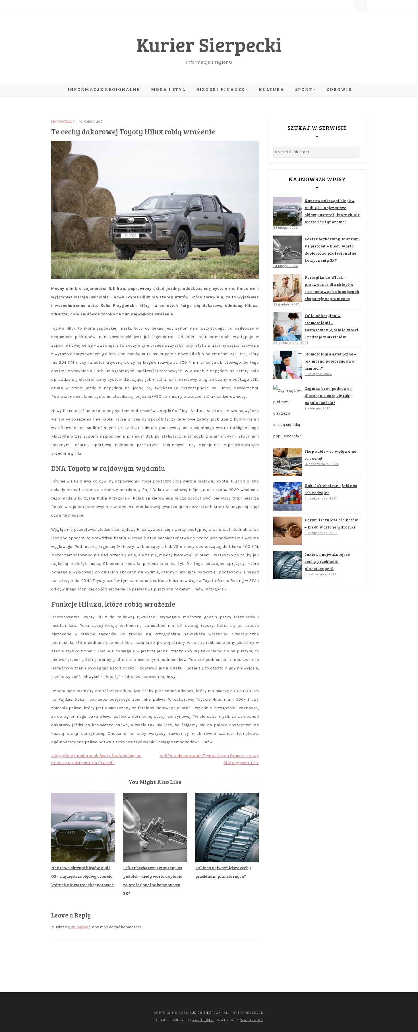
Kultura (271, 89)
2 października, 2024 (321, 533)
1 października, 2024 (321, 574)
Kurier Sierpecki (209, 44)
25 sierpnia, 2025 (318, 374)
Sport (303, 89)
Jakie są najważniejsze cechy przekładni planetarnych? (327, 561)
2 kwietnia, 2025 (318, 408)
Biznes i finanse (220, 89)
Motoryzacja (63, 122)
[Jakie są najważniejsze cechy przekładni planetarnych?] (287, 565)
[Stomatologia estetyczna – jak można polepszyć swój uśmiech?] (287, 365)
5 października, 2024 (321, 498)
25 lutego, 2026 (285, 228)
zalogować (80, 927)
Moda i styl (168, 89)
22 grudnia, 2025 (286, 304)
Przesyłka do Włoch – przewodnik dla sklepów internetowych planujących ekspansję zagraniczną (332, 288)
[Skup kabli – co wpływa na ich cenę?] (287, 462)
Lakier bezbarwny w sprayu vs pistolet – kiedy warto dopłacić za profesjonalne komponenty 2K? (332, 249)
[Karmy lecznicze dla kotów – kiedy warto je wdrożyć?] (287, 531)
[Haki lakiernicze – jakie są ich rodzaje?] (287, 496)
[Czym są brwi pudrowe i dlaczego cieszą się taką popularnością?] (287, 413)
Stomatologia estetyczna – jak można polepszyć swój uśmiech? (331, 361)
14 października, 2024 (322, 464)
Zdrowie (339, 89)
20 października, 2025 (291, 343)
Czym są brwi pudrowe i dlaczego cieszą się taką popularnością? (328, 395)
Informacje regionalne (104, 89)
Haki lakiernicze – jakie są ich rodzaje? (331, 489)
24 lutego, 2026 (285, 266)
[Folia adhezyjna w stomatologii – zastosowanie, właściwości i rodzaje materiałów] (287, 326)
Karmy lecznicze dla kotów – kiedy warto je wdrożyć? (331, 523)
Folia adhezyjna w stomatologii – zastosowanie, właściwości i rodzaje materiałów (332, 326)
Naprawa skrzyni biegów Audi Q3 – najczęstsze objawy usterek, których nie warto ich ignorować (82, 876)
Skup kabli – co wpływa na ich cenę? (331, 455)
